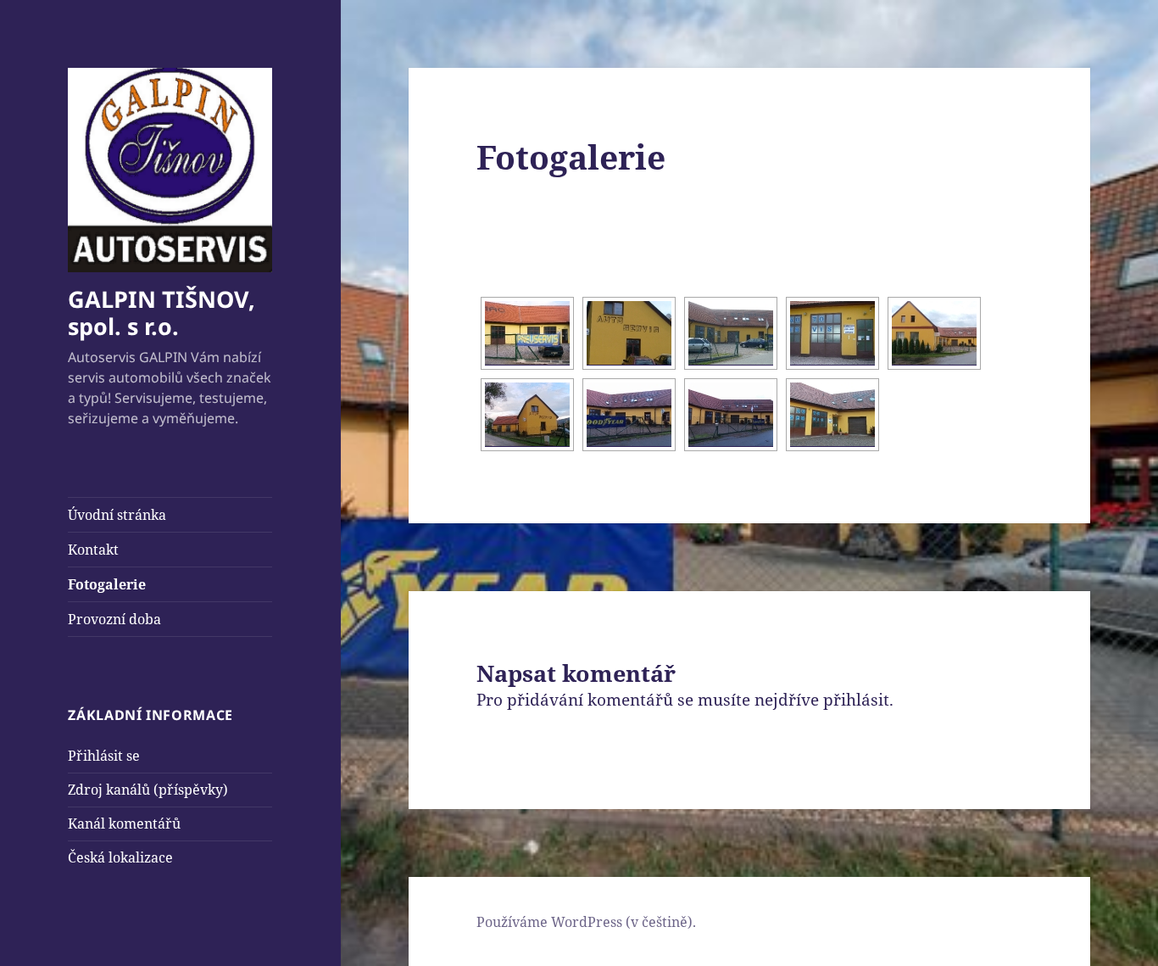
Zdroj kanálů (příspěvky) (148, 789)
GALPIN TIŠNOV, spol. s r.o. (161, 312)
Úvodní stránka (117, 514)
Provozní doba (114, 619)
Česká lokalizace (120, 857)
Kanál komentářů (124, 823)
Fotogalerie (107, 584)
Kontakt (93, 549)
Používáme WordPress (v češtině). (586, 922)
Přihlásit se (104, 755)
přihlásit (856, 700)
